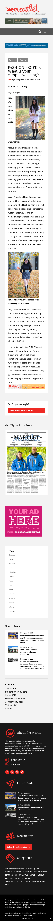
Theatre (12, 598)
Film (10, 585)
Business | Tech (33, 868)
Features (9, 875)
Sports (11, 602)
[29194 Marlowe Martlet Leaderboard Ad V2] (26, 23)
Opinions (26, 878)
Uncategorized (38, 881)
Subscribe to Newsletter (20, 410)
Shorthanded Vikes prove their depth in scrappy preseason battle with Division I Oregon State (32, 639)
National (12, 563)
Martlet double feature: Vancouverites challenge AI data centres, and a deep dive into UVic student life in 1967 (32, 665)
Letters (11, 576)
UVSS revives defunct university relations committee (28, 652)
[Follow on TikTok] (22, 772)
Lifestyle (12, 607)
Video (7, 884)
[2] (26, 388)
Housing (12, 611)
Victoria (12, 568)
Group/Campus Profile (25, 875)
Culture (12, 60)
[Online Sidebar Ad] (23, 535)
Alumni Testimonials (14, 868)
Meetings (9, 878)
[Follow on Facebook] (7, 772)
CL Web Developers (29, 915)
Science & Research (13, 881)
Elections (27, 872)
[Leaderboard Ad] (26, 47)
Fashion (23, 60)
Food (11, 589)
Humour (40, 875)
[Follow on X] (17, 772)
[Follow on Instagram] (12, 772)
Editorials (12, 572)
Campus (12, 555)
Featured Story (40, 872)
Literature (12, 594)
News (11, 581)
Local (11, 559)
